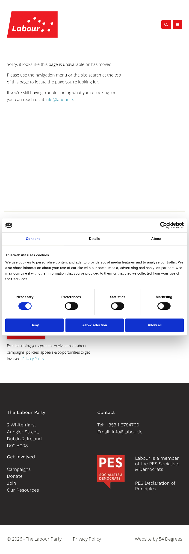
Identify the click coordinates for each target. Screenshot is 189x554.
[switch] (71, 306)
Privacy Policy (33, 358)
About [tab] (156, 239)
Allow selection (94, 325)
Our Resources (23, 490)
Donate (15, 476)
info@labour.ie (59, 99)
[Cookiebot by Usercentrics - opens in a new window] (163, 225)
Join (11, 483)
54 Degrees (170, 539)
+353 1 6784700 (122, 425)
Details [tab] (94, 239)
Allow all (155, 325)
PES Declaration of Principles (155, 485)
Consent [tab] (33, 239)
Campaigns (19, 469)
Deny (34, 325)
